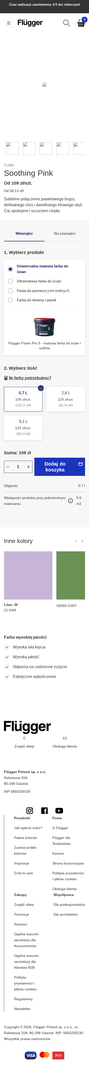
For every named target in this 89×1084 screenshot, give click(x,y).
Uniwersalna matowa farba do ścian (42, 269)
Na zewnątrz (65, 233)
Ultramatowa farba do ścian (39, 281)
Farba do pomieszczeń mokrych (43, 291)
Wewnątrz (24, 233)
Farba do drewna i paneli (36, 300)
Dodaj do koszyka (55, 466)
